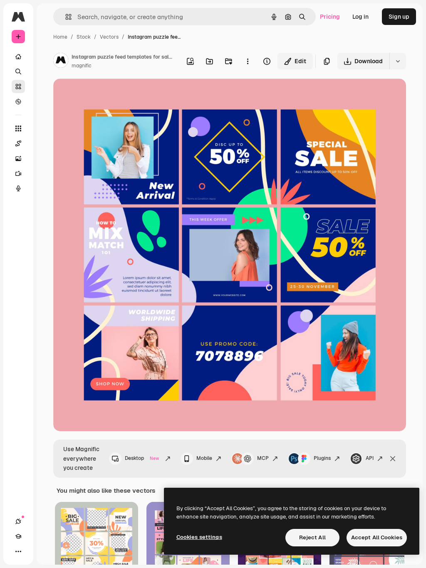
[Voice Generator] (18, 188)
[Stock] (18, 86)
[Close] (392, 458)
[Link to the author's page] (60, 61)
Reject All (312, 537)
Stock (84, 37)
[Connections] (18, 521)
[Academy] (18, 536)
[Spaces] (18, 143)
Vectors (109, 37)
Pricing (330, 16)
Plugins (322, 458)
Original (106, 95)
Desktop (142, 458)
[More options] (247, 61)
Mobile (204, 458)
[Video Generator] (18, 173)
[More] (18, 551)
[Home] (18, 56)
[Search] (18, 71)
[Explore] (18, 101)
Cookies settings (199, 537)
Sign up (399, 16)
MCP (263, 458)
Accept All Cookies (376, 537)
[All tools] (18, 128)
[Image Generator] (18, 158)
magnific (82, 65)
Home (60, 37)
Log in (360, 16)
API (370, 458)
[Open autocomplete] (65, 17)
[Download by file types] (397, 61)
